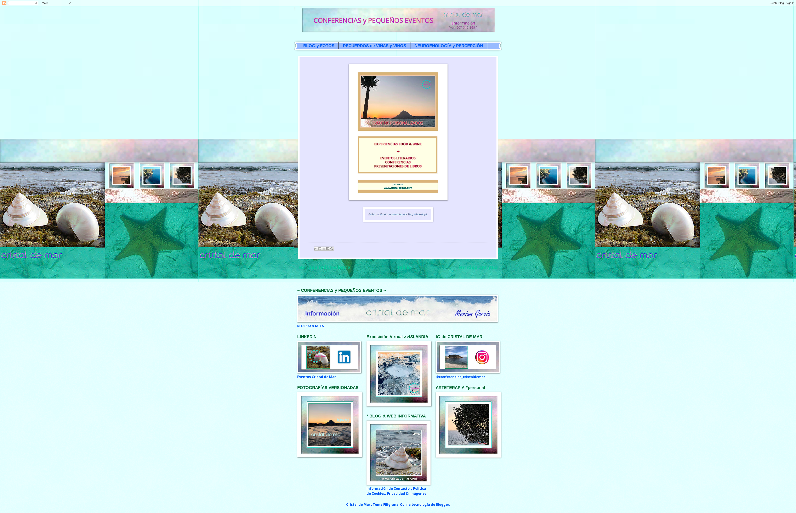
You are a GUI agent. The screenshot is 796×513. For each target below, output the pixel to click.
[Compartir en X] (324, 249)
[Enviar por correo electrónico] (316, 249)
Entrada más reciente (324, 267)
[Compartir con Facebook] (328, 249)
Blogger (442, 504)
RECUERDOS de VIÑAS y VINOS (374, 45)
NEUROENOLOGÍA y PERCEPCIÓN (449, 45)
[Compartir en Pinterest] (332, 249)
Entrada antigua (478, 267)
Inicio (404, 267)
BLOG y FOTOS (318, 45)
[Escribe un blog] (320, 249)
